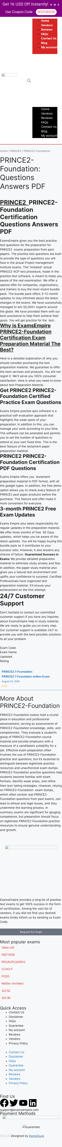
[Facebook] (4, 1103)
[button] (44, 80)
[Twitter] (13, 1103)
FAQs (44, 34)
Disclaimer (16, 1017)
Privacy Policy (18, 1043)
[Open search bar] (29, 80)
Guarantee (16, 1025)
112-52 (6, 990)
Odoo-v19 (8, 947)
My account (49, 47)
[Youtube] (23, 1103)
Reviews (47, 29)
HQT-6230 (8, 954)
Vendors (47, 25)
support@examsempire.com (19, 1110)
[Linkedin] (32, 1103)
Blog (44, 43)
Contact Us (48, 38)
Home (45, 20)
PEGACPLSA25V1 (13, 962)
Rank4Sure (36, 1136)
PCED (5, 976)
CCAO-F (7, 969)
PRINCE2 (15, 151)
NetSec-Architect (13, 983)
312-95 (6, 998)
